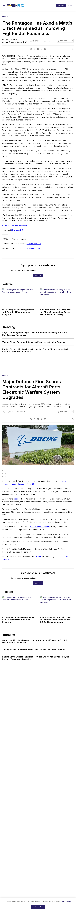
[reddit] (42, 49)
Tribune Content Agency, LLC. (27, 248)
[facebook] (31, 49)
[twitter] (38, 49)
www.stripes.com (34, 244)
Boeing (16, 499)
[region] (38, 904)
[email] (45, 49)
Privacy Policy (66, 901)
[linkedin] (34, 49)
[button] (3, 5)
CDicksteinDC (17, 230)
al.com (38, 556)
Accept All (38, 907)
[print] (73, 49)
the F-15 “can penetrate (40, 527)
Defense (5, 17)
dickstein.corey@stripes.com (14, 225)
